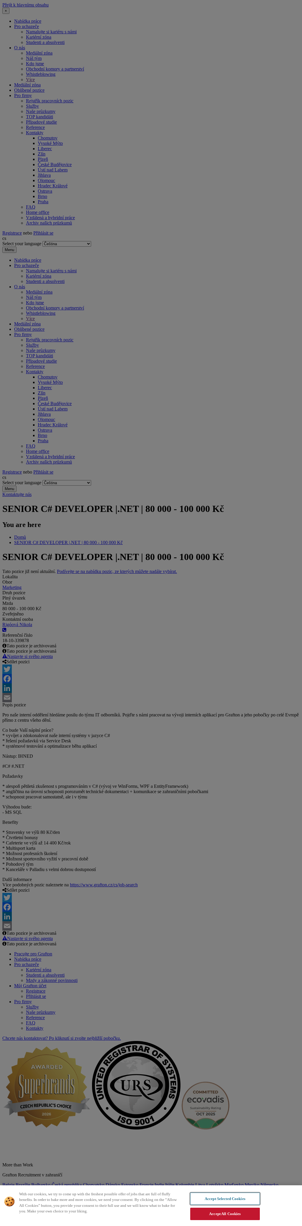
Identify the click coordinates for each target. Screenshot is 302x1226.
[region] (151, 1205)
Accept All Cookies (225, 1214)
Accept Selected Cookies (225, 1198)
